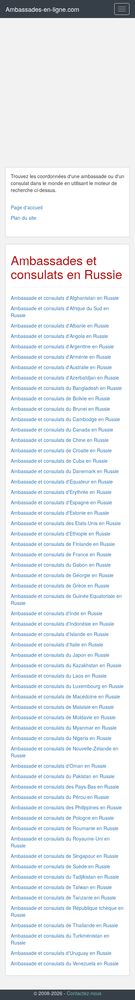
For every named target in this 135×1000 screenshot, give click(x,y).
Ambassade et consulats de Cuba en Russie (59, 460)
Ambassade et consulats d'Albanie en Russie (60, 325)
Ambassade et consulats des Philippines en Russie (66, 807)
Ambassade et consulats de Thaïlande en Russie (64, 925)
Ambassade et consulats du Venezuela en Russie (65, 963)
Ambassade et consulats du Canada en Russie (62, 429)
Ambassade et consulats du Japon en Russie (60, 654)
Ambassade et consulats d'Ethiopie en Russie (60, 533)
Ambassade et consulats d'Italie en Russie (57, 644)
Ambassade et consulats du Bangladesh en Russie (66, 387)
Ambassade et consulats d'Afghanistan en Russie (65, 297)
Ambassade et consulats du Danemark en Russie (65, 471)
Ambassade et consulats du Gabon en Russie (61, 564)
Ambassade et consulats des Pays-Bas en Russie (65, 786)
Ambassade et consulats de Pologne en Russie (62, 817)
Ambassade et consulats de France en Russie (61, 554)
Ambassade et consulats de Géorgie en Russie (62, 575)
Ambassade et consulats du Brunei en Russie (60, 408)
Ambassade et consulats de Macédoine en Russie (65, 696)
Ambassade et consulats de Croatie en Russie (61, 450)
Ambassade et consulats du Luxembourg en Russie (67, 685)
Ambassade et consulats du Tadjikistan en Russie (65, 876)
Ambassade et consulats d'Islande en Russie (60, 634)
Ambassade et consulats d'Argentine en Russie (62, 346)
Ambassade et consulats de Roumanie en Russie (64, 828)
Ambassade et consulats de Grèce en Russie (60, 585)
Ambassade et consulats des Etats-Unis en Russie (66, 523)
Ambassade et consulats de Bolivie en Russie (60, 398)
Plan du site (23, 217)
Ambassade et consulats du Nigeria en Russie (61, 737)
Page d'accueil (27, 207)
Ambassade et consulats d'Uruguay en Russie (61, 952)
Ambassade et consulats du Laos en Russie (59, 675)
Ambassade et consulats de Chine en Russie (60, 439)
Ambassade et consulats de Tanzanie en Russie (63, 897)
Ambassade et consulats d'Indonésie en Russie (62, 623)
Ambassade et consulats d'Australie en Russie (61, 367)
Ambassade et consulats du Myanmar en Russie (64, 727)
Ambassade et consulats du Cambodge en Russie (65, 419)
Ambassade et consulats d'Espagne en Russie (61, 502)
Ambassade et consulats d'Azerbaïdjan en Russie (65, 377)
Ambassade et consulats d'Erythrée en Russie (61, 491)
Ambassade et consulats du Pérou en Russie (60, 796)
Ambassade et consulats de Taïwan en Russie (61, 887)
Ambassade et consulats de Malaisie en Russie (62, 706)
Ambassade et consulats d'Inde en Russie (56, 613)
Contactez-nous (84, 993)
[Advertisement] (67, 92)
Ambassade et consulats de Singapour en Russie (64, 855)
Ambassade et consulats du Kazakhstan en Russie (66, 665)
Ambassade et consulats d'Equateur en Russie (62, 481)
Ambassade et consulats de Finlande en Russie (63, 543)
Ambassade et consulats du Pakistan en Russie (63, 776)
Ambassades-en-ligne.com (42, 9)
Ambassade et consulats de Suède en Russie (60, 866)
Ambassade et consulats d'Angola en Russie (59, 335)
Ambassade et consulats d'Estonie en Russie (60, 512)
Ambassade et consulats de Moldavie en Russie (63, 717)
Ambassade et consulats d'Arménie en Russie (61, 356)
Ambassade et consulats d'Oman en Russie (58, 765)
